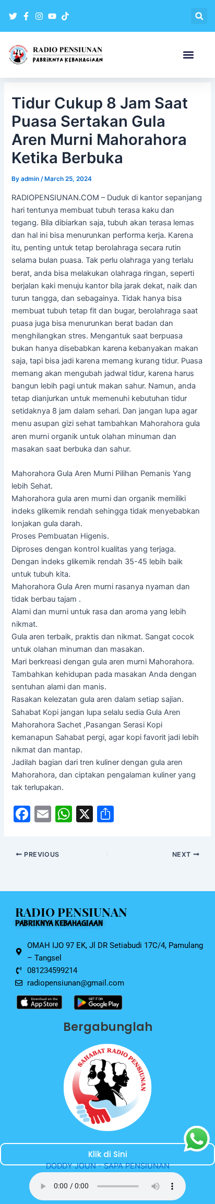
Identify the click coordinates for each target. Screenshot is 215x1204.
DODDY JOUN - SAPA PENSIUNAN (108, 1166)
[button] (199, 16)
